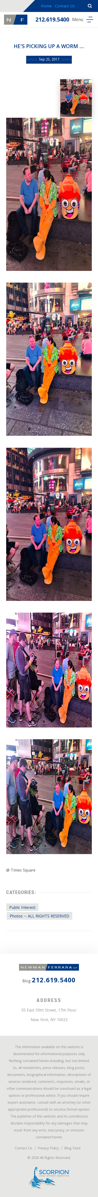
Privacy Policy (48, 1149)
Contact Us (65, 6)
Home (46, 6)
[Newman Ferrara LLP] (15, 20)
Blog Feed (72, 1149)
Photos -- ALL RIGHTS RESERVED (39, 916)
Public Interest (22, 908)
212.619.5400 (52, 20)
